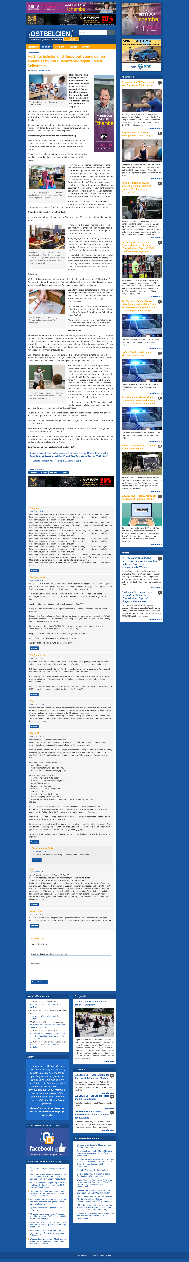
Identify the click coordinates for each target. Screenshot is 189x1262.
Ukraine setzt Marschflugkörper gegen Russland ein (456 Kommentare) (93, 1175)
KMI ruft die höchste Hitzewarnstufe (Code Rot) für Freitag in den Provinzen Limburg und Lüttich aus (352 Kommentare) (95, 1207)
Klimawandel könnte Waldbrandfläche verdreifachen (45, 1005)
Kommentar (35, 964)
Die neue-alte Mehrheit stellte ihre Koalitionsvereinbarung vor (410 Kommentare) (94, 1191)
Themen (46, 47)
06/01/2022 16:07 (37, 580)
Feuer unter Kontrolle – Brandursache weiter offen (48, 1169)
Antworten (34, 570)
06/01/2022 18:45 (37, 704)
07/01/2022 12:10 (39, 851)
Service (73, 47)
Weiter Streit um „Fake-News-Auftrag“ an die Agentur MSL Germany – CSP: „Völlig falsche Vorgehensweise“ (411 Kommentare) (94, 1183)
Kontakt (86, 47)
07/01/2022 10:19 (36, 872)
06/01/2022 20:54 (37, 736)
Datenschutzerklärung (101, 1255)
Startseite (33, 47)
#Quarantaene (50, 456)
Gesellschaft (33, 53)
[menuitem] (33, 46)
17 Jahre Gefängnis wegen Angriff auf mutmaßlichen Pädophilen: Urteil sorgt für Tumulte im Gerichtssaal (47, 1035)
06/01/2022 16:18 (36, 658)
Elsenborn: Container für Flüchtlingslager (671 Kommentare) (94, 1146)
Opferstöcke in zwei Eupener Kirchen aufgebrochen (46, 1209)
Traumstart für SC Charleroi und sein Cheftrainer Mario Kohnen (47, 1026)
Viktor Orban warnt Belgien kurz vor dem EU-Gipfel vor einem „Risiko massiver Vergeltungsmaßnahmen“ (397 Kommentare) (95, 1199)
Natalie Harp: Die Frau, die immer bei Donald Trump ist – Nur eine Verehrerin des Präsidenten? (47, 1233)
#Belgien (38, 456)
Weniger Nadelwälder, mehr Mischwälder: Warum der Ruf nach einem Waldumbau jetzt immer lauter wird (48, 1241)
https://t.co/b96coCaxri (68, 456)
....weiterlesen (108, 1061)
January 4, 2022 (73, 461)
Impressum (83, 1255)
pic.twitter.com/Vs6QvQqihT (94, 456)
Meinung (59, 47)
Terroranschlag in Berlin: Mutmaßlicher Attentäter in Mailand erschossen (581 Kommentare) (95, 1153)
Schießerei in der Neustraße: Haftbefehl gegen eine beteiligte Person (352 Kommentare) (95, 1215)
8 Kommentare (44, 70)
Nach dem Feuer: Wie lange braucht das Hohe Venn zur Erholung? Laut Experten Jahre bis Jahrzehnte (47, 1193)
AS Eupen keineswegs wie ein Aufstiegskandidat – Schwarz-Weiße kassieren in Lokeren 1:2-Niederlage (48, 1216)
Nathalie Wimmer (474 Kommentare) (92, 1170)
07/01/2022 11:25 (36, 914)
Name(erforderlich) (39, 944)
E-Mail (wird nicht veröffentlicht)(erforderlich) (50, 954)
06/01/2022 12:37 (37, 511)
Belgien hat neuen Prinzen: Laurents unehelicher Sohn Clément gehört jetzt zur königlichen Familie (48, 1224)
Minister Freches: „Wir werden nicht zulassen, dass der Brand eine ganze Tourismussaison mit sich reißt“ (48, 1201)
